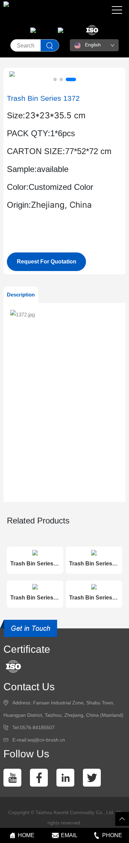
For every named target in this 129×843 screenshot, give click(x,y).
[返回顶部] (122, 819)
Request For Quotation (46, 261)
